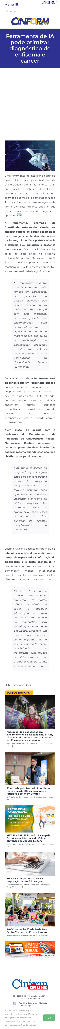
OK (49, 1017)
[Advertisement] (30, 109)
